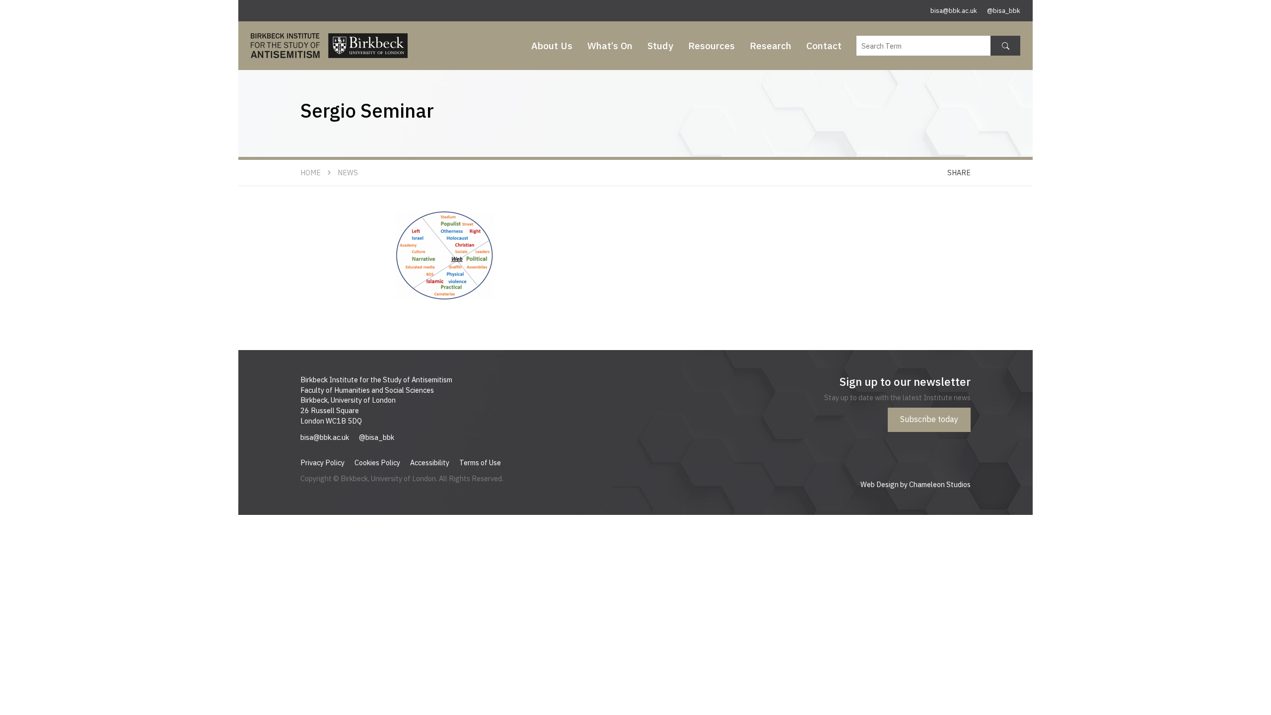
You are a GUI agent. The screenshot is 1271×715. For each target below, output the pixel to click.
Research (770, 45)
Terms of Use (480, 462)
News (348, 172)
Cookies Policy (377, 462)
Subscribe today (929, 419)
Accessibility (429, 462)
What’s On (610, 45)
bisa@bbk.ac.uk (953, 10)
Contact (824, 45)
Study (660, 45)
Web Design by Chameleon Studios (915, 484)
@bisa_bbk (1003, 10)
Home (310, 172)
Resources (711, 45)
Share (959, 172)
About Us (551, 45)
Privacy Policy (322, 462)
